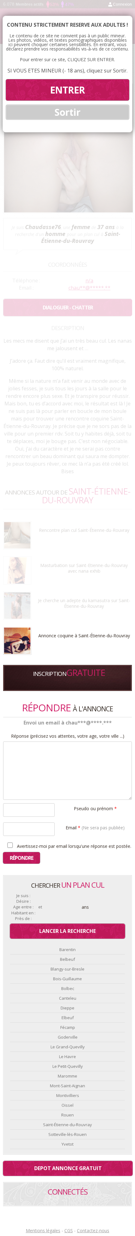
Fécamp (67, 1027)
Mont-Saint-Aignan (67, 1086)
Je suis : (23, 896)
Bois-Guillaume (67, 979)
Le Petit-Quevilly (67, 1066)
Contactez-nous (93, 1230)
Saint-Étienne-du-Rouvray (67, 1124)
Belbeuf (67, 959)
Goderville (68, 1037)
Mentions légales (43, 1230)
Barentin (67, 949)
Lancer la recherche (67, 931)
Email (95, 827)
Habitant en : (23, 913)
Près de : (23, 919)
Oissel (67, 1105)
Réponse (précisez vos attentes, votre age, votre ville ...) (67, 736)
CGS (68, 1230)
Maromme (67, 1076)
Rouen (67, 1115)
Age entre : (23, 907)
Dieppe (67, 1008)
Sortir (67, 112)
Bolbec (67, 988)
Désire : (23, 901)
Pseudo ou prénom (95, 808)
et (40, 907)
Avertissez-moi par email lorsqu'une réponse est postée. (73, 846)
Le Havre (67, 1056)
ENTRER (67, 89)
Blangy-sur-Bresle (67, 969)
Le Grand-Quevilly (68, 1047)
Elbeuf (68, 1017)
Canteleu (67, 998)
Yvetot (67, 1144)
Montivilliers (67, 1095)
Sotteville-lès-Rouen (67, 1134)
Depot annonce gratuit (68, 1168)
